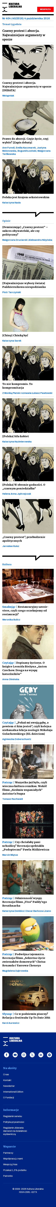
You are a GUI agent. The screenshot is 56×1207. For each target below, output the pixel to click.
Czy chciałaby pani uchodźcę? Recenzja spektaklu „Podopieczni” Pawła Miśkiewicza (25, 845)
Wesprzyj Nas (10, 1164)
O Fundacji (8, 1097)
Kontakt (7, 1080)
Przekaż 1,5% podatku (14, 1170)
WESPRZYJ (45, 9)
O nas (6, 1074)
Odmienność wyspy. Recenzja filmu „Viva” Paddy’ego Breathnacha (24, 901)
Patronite (8, 1176)
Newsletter (9, 1086)
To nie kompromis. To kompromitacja (17, 385)
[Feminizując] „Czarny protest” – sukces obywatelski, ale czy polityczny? (25, 230)
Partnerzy (8, 1153)
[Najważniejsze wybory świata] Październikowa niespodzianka (24, 285)
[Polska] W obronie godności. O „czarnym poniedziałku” (23, 486)
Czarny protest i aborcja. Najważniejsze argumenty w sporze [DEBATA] (26, 86)
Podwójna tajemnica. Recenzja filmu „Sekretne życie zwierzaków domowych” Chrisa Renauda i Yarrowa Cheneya (23, 960)
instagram (23, 1054)
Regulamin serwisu (12, 1116)
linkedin (40, 1054)
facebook (6, 1054)
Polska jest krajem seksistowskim (25, 197)
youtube (15, 1054)
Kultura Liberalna (12, 7)
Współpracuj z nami (13, 1158)
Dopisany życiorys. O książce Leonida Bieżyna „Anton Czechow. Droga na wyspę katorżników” (24, 668)
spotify (49, 1054)
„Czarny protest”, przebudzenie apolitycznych (23, 538)
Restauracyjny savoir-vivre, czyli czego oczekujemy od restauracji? (25, 610)
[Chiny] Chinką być (15, 335)
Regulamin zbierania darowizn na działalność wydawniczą (15, 1131)
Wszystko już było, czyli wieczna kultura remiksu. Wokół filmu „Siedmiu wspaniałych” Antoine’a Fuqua (24, 788)
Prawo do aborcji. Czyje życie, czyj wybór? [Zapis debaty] (25, 140)
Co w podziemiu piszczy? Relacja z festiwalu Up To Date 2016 (26, 1015)
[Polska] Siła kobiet (15, 436)
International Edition (13, 1092)
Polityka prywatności (13, 1122)
